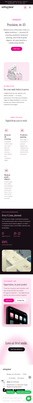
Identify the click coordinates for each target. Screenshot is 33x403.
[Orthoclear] (8, 7)
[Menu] (29, 7)
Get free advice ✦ (16, 349)
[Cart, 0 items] (25, 7)
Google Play (20, 300)
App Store (9, 300)
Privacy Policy (6, 401)
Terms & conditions (16, 401)
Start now (17, 49)
